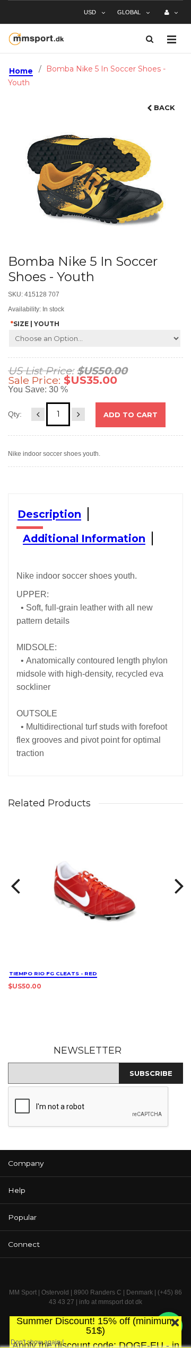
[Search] (149, 39)
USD (90, 12)
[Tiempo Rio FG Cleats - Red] (95, 894)
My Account (171, 16)
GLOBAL (129, 12)
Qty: (15, 414)
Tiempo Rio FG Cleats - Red (53, 973)
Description (49, 514)
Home (21, 71)
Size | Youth (35, 324)
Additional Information (84, 538)
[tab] (95, 1163)
